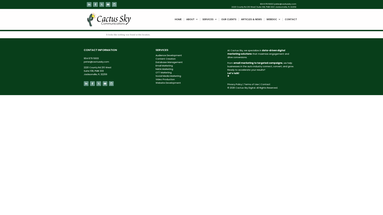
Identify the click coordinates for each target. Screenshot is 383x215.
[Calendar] (114, 4)
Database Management (169, 62)
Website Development (168, 82)
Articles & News (251, 19)
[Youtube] (108, 4)
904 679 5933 (266, 4)
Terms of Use (251, 84)
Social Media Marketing (168, 75)
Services (207, 19)
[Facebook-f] (95, 4)
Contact (291, 19)
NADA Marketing (164, 69)
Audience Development (169, 55)
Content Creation (166, 58)
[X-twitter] (101, 4)
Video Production (165, 79)
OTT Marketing (164, 72)
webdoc (271, 19)
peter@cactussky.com (285, 4)
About (190, 19)
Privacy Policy (234, 84)
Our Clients (228, 19)
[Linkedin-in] (89, 4)
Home (178, 19)
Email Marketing (164, 65)
